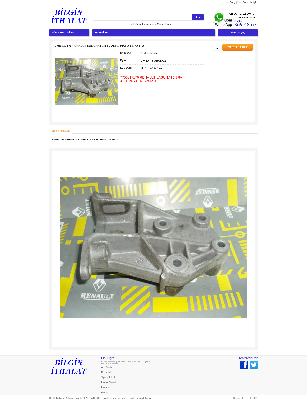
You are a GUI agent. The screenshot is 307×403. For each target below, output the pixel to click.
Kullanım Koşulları (75, 398)
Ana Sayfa (106, 367)
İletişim (254, 2)
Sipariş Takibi (108, 377)
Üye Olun (242, 2)
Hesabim (105, 387)
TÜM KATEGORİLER (63, 32)
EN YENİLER (101, 32)
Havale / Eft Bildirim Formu (112, 398)
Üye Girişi (230, 2)
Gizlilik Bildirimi (56, 398)
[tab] (60, 131)
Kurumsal (106, 372)
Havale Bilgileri (108, 382)
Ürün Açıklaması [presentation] (61, 131)
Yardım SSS (91, 398)
